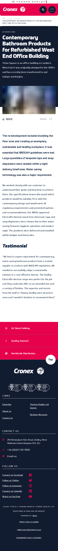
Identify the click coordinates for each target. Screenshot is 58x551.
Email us (12, 456)
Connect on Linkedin (12, 491)
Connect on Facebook (12, 475)
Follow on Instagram (12, 485)
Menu (52, 11)
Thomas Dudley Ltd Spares (39, 406)
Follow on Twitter (10, 480)
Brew (35, 516)
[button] (4, 19)
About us (6, 411)
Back (9, 119)
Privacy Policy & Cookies (29, 522)
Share (43, 119)
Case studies (14, 19)
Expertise (6, 404)
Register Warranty (38, 414)
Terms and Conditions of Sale (29, 530)
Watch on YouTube (11, 496)
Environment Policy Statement (29, 538)
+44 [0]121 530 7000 (18, 449)
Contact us (7, 418)
